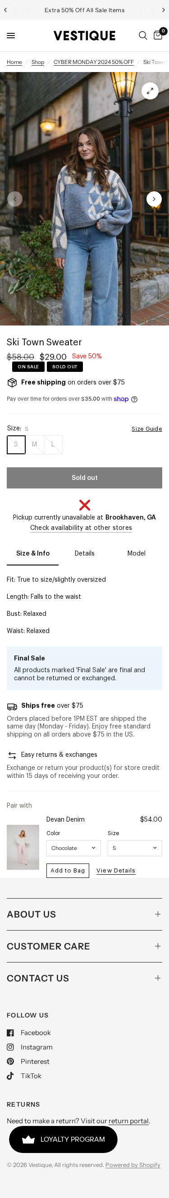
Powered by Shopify (132, 1164)
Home (14, 62)
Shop (38, 62)
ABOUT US (31, 914)
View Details (115, 870)
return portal (129, 1121)
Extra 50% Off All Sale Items (84, 10)
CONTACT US (38, 978)
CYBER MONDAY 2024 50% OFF (94, 62)
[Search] (143, 35)
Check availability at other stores (81, 528)
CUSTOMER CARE (49, 946)
